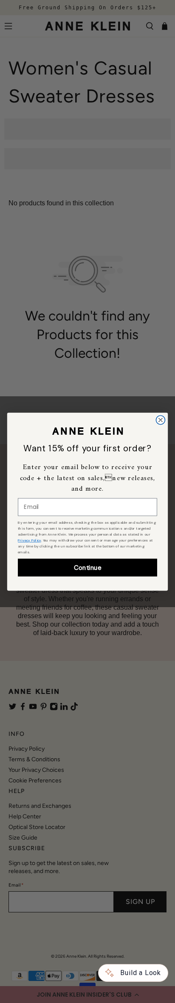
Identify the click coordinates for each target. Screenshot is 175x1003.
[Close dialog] (160, 419)
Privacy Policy (29, 540)
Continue (87, 567)
